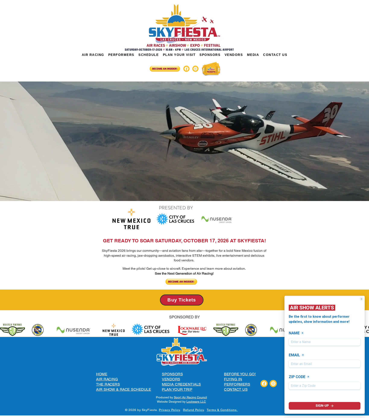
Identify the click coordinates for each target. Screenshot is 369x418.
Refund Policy (193, 410)
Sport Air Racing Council (190, 397)
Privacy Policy (169, 410)
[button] (93, 55)
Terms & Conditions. (222, 410)
